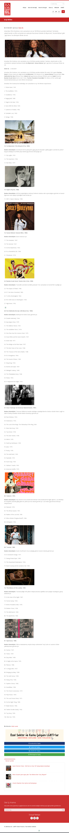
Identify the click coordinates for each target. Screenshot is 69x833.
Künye (24, 7)
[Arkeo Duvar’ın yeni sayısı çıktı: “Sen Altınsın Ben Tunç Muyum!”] (8, 776)
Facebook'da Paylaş (34, 743)
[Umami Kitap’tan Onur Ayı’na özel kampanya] (8, 785)
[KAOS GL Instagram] (59, 11)
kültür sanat (15, 726)
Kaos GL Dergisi (43, 7)
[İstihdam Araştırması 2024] (34, 735)
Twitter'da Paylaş (35, 747)
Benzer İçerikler (10, 761)
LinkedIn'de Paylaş (35, 751)
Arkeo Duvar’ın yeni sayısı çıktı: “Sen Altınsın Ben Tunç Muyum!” (29, 774)
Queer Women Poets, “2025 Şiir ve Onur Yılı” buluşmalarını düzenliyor (31, 766)
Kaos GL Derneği (32, 7)
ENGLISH (56, 7)
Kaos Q (51, 7)
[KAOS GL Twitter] (56, 11)
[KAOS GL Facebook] (53, 11)
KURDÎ (62, 7)
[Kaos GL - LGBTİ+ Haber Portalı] (8, 9)
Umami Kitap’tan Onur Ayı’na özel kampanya (24, 783)
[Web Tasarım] (52, 830)
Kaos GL (21, 28)
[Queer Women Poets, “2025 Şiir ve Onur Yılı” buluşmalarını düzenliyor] (8, 768)
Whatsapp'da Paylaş (35, 754)
